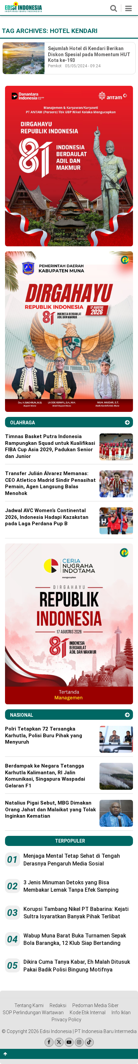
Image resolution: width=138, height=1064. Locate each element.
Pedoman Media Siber (95, 1005)
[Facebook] (49, 1042)
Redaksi (58, 1005)
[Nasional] (127, 715)
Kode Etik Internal (88, 1012)
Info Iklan (121, 1012)
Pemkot (55, 66)
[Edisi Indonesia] (23, 10)
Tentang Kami (29, 1005)
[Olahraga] (127, 422)
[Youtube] (69, 1042)
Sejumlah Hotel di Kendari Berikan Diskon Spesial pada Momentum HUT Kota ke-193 (89, 54)
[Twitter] (59, 1042)
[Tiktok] (89, 1042)
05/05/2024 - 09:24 (82, 66)
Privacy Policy (66, 1019)
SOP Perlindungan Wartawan (33, 1012)
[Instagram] (79, 1042)
